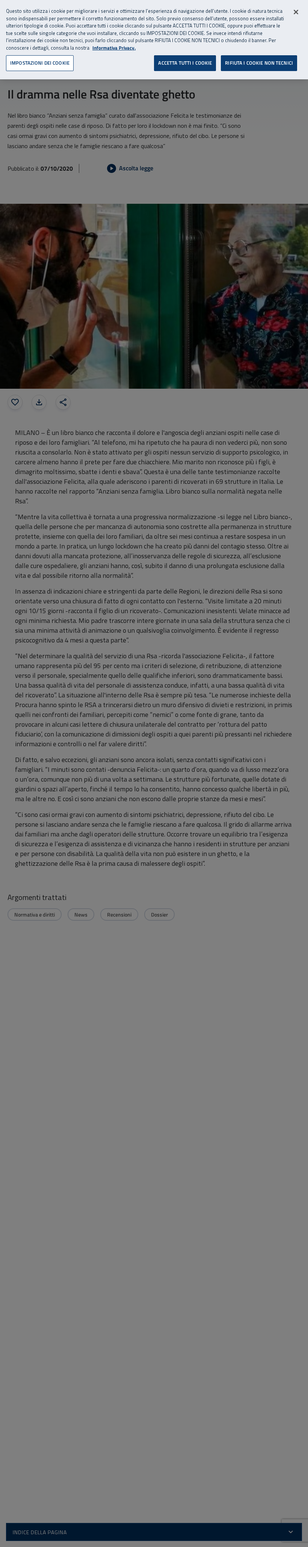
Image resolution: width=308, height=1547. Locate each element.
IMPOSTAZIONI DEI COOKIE (39, 63)
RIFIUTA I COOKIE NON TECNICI (259, 63)
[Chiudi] (296, 12)
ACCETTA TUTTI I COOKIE (185, 63)
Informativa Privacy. (114, 48)
